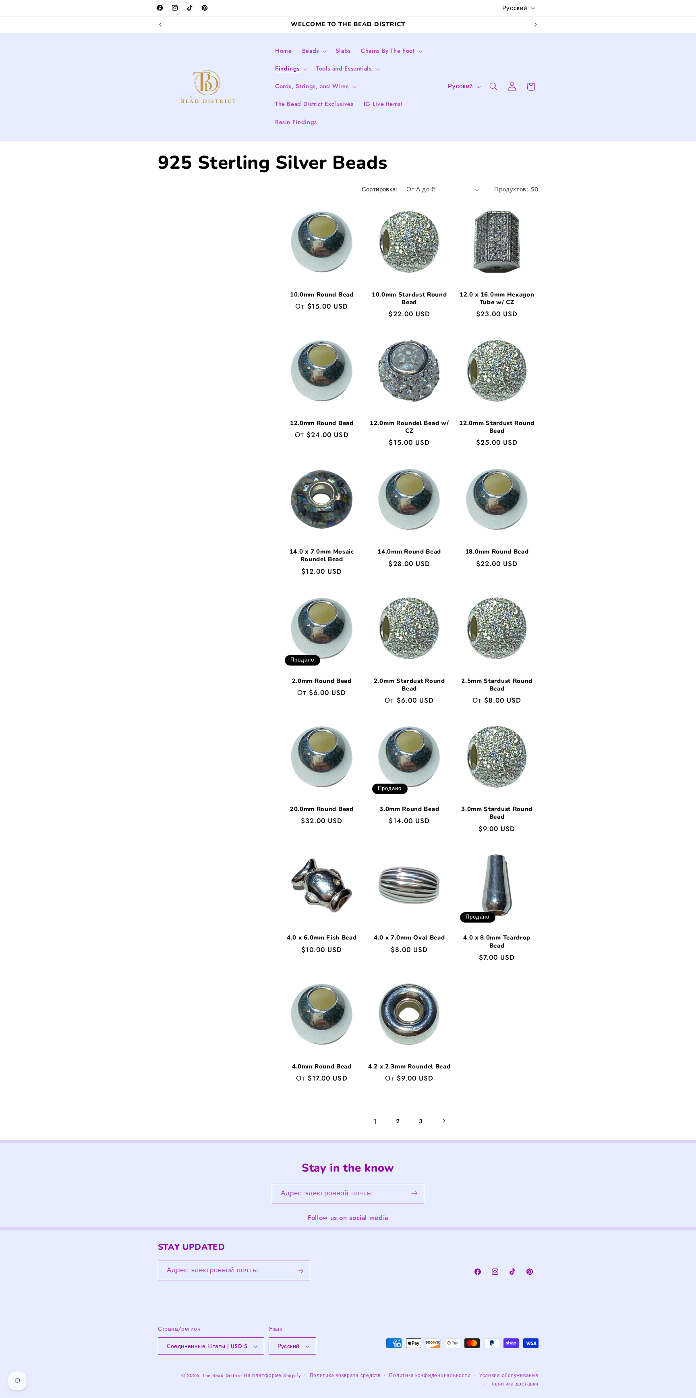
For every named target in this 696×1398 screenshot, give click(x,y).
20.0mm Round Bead (322, 809)
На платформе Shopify (272, 1375)
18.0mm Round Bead (497, 552)
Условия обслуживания (509, 1375)
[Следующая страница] (443, 1121)
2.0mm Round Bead (322, 680)
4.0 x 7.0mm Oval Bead (409, 938)
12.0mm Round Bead (322, 423)
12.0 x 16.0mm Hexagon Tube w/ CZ (497, 298)
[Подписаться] (414, 1193)
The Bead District (222, 1375)
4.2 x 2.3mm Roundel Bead (409, 1066)
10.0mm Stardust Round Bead (409, 298)
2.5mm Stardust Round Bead (496, 684)
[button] (313, 51)
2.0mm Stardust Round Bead (409, 684)
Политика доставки (514, 1384)
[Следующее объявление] (536, 25)
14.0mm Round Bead (409, 552)
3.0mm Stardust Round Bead (496, 813)
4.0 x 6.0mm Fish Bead (322, 938)
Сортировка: (380, 189)
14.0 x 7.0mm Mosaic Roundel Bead (322, 555)
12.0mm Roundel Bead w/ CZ (409, 427)
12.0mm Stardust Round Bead (496, 427)
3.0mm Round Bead (409, 809)
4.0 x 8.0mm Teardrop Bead (496, 942)
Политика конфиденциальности (429, 1375)
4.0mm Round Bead (322, 1066)
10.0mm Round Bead (322, 295)
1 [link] (375, 1121)
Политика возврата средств (345, 1375)
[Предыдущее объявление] (160, 25)
